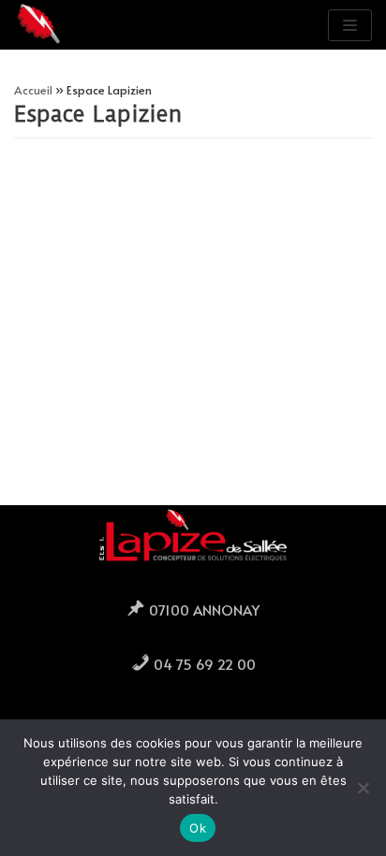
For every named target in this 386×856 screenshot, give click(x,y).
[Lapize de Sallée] (39, 25)
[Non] (362, 787)
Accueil (33, 89)
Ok (197, 827)
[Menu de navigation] (350, 25)
